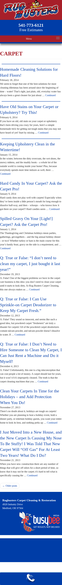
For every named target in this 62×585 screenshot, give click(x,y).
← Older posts (9, 485)
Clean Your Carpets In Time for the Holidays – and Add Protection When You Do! (29, 397)
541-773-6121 (31, 25)
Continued (50, 95)
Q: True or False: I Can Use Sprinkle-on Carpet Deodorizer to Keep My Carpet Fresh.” (28, 305)
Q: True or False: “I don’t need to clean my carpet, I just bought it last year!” (30, 264)
